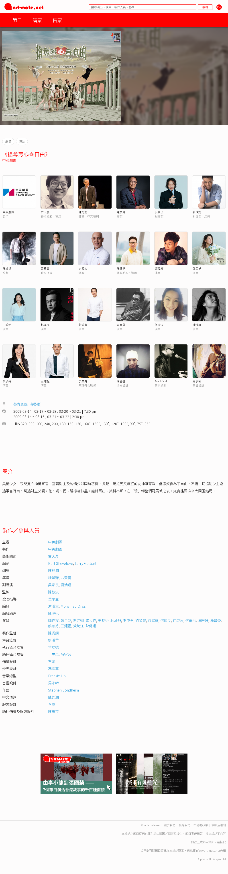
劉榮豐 (83, 325)
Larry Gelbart (85, 563)
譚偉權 (159, 268)
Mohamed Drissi (73, 606)
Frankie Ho (162, 381)
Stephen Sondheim (63, 690)
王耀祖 (45, 381)
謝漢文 (83, 268)
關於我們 (169, 825)
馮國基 (121, 381)
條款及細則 (218, 825)
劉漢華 (53, 640)
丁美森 (83, 381)
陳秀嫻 (53, 633)
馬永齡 (197, 381)
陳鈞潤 (83, 212)
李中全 (128, 620)
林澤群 (45, 325)
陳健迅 (121, 268)
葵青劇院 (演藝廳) (27, 404)
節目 (17, 20)
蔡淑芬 (7, 381)
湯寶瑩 (215, 620)
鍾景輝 (121, 212)
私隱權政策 (200, 825)
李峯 (51, 661)
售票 (57, 20)
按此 (223, 842)
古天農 (45, 212)
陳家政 (66, 654)
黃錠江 (78, 625)
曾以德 (53, 647)
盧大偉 (91, 620)
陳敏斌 (7, 268)
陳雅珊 (197, 325)
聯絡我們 (184, 825)
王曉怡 (7, 325)
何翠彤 (190, 620)
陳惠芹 (53, 711)
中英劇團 (9, 160)
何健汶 (165, 620)
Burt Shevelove (60, 563)
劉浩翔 (197, 212)
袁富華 (121, 325)
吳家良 (159, 212)
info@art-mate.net (207, 850)
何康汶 (159, 325)
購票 (37, 20)
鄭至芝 (197, 268)
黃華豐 (45, 268)
